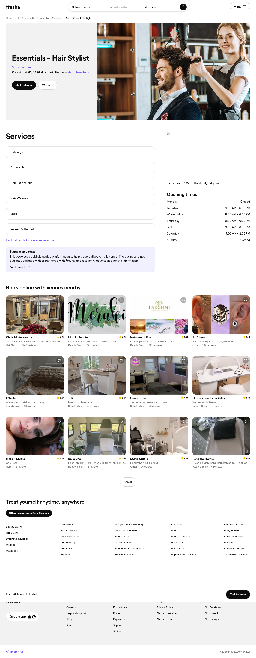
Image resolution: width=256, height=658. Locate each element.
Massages (12, 550)
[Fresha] (13, 6)
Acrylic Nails (122, 536)
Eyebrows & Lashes (17, 538)
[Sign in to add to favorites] (59, 300)
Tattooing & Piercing (126, 530)
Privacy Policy (165, 607)
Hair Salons (67, 524)
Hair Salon (22, 18)
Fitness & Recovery (235, 524)
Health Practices (124, 554)
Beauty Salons (14, 526)
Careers (71, 607)
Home (9, 18)
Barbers (65, 554)
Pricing (117, 613)
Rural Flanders (54, 18)
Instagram (215, 619)
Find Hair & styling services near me (30, 240)
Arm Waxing (68, 542)
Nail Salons (12, 532)
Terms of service (167, 613)
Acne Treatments (180, 536)
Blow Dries (176, 524)
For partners (120, 607)
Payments (119, 619)
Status (117, 631)
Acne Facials (177, 530)
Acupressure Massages (183, 554)
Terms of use (164, 619)
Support (117, 625)
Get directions (78, 72)
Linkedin (214, 613)
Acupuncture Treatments (130, 548)
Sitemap (71, 625)
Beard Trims (176, 542)
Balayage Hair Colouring (129, 524)
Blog (69, 619)
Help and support (76, 613)
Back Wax (230, 542)
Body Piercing (232, 530)
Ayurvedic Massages (236, 554)
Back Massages (70, 536)
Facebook (215, 607)
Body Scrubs (177, 548)
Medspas (11, 544)
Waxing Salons (69, 530)
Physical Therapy (234, 548)
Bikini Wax (66, 548)
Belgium (37, 18)
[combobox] (86, 7)
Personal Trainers (234, 536)
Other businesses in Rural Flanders (29, 513)
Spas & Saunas (123, 542)
